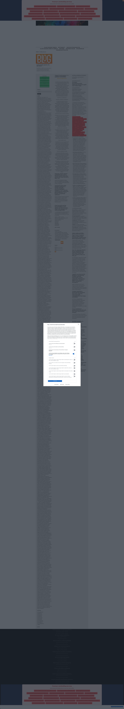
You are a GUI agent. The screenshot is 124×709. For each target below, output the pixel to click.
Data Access (62, 384)
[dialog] (62, 354)
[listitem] (62, 341)
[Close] (79, 325)
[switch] (74, 343)
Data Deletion (56, 384)
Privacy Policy (67, 384)
